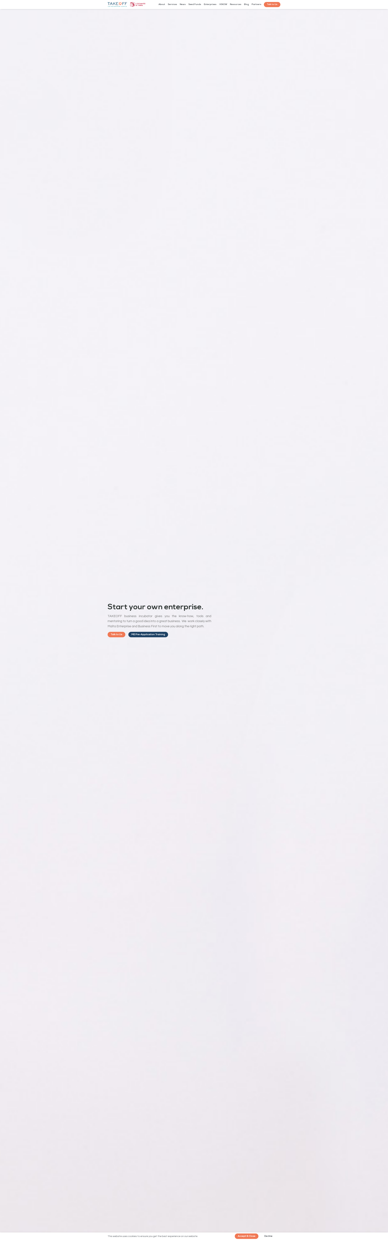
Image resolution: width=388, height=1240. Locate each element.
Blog (246, 4)
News (183, 4)
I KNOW (223, 4)
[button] (272, 4)
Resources (235, 4)
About (162, 4)
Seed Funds (194, 4)
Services (172, 4)
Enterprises (210, 4)
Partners (256, 4)
